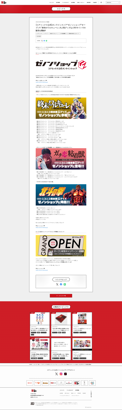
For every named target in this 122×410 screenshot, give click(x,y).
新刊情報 (58, 2)
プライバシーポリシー (75, 395)
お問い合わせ (67, 393)
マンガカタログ (65, 2)
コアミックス (39, 33)
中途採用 (95, 2)
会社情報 (73, 2)
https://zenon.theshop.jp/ (42, 82)
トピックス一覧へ (36, 364)
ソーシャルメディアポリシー (65, 395)
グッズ (46, 33)
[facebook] (44, 40)
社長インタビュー (80, 2)
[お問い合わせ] (101, 2)
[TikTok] (65, 374)
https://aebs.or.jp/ (40, 405)
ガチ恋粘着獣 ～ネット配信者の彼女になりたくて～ (70, 33)
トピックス (51, 2)
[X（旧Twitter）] (56, 374)
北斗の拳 (39, 36)
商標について (73, 393)
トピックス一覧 (62, 295)
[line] (46, 40)
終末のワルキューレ (54, 33)
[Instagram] (61, 374)
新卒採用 (88, 2)
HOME (30, 364)
